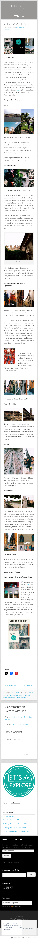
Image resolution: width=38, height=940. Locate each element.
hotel (28, 585)
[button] (12, 115)
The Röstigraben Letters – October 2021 (14, 828)
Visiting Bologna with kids (12, 685)
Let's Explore (19, 5)
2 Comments (7, 29)
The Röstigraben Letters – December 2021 (15, 824)
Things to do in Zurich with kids (12, 820)
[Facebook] (7, 888)
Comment (26, 754)
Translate (17, 907)
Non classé (15, 693)
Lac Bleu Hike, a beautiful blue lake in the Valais (16, 831)
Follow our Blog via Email (12, 839)
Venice (19, 90)
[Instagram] (4, 888)
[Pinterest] (11, 888)
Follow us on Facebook (12, 803)
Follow (6, 856)
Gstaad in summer (27, 685)
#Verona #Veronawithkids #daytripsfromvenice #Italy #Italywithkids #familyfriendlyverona (18, 695)
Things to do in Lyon (8, 816)
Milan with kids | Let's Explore (21, 724)
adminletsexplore (20, 27)
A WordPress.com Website (19, 919)
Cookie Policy (6, 929)
